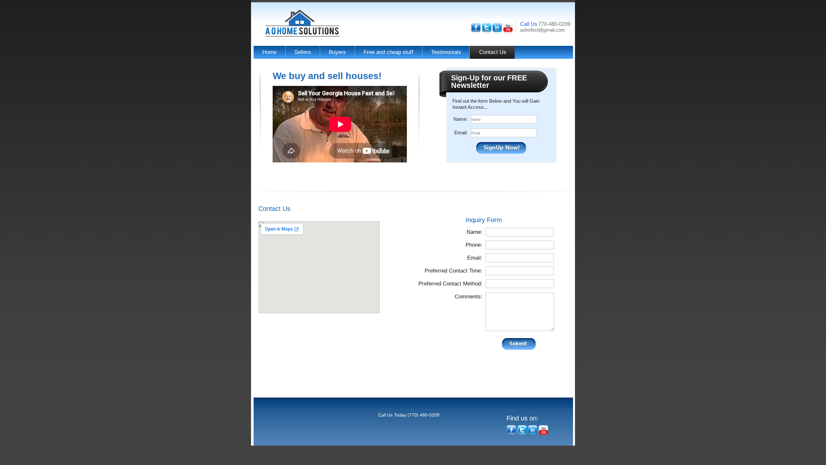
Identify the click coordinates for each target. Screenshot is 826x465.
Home (269, 52)
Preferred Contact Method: (450, 284)
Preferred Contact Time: (453, 271)
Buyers (337, 52)
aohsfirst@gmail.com (542, 30)
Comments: (468, 297)
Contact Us (492, 52)
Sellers (302, 52)
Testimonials (446, 52)
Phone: (474, 245)
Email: (461, 132)
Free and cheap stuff (388, 52)
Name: (460, 119)
